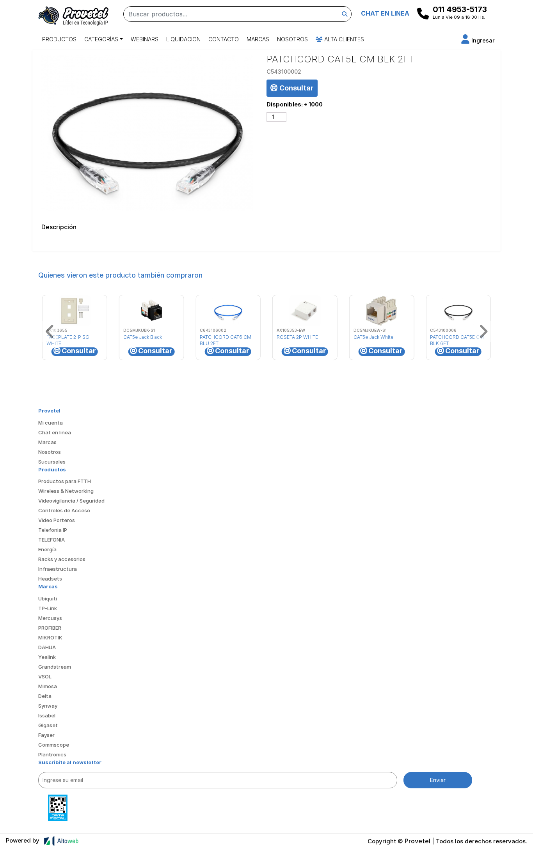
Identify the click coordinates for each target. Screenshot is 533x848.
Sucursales (52, 462)
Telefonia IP (52, 530)
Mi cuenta (50, 423)
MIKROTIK (50, 637)
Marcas (258, 39)
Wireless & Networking (66, 491)
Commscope (53, 745)
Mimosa (47, 686)
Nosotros (292, 39)
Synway (47, 706)
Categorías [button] (101, 39)
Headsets (50, 578)
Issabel (46, 715)
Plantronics (52, 754)
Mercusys (50, 618)
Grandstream (54, 667)
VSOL (45, 676)
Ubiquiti (47, 598)
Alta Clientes (343, 39)
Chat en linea (54, 432)
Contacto (223, 39)
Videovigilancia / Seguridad (71, 500)
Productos (59, 39)
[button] (478, 40)
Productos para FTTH (64, 481)
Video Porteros (56, 520)
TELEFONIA (51, 539)
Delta (45, 696)
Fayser (46, 735)
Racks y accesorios (61, 559)
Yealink (47, 657)
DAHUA (47, 647)
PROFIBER (49, 628)
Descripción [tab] (58, 227)
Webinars (144, 39)
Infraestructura (57, 569)
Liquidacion (183, 39)
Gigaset (48, 725)
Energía (47, 549)
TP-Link (47, 608)
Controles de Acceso (64, 510)
